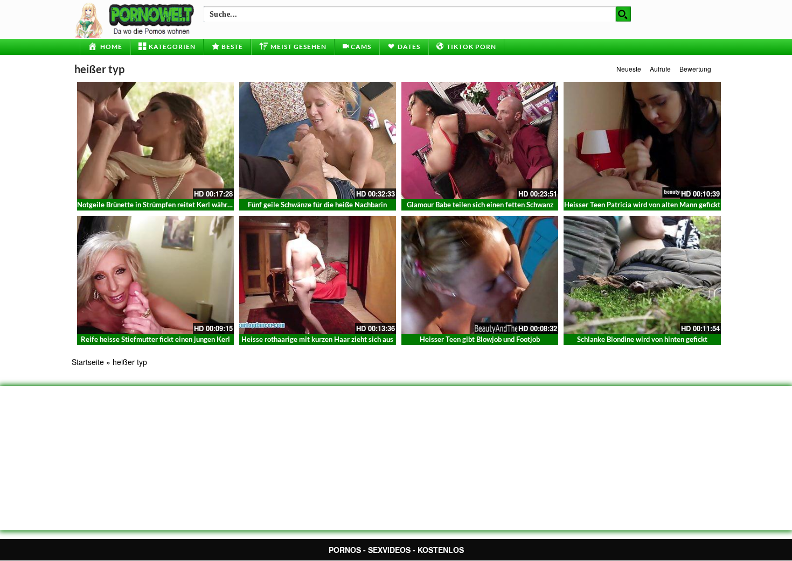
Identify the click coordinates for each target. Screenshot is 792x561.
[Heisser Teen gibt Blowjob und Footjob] (479, 274)
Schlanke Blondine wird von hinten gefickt (642, 339)
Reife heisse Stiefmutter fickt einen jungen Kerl (155, 339)
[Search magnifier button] (623, 14)
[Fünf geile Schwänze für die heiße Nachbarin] (317, 140)
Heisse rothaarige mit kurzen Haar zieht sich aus (317, 339)
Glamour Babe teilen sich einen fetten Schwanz (480, 204)
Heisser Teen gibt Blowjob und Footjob (480, 339)
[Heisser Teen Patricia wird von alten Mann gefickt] (642, 140)
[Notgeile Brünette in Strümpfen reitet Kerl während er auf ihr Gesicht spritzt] (155, 140)
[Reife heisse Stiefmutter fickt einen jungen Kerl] (155, 274)
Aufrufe (660, 68)
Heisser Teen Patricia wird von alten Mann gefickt (642, 204)
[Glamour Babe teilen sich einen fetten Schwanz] (479, 140)
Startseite (88, 361)
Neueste (628, 68)
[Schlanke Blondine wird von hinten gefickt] (642, 274)
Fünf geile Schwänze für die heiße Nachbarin (317, 204)
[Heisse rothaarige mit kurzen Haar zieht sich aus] (317, 274)
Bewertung (695, 68)
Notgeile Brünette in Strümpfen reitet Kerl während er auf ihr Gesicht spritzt (196, 204)
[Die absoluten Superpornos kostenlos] (136, 18)
